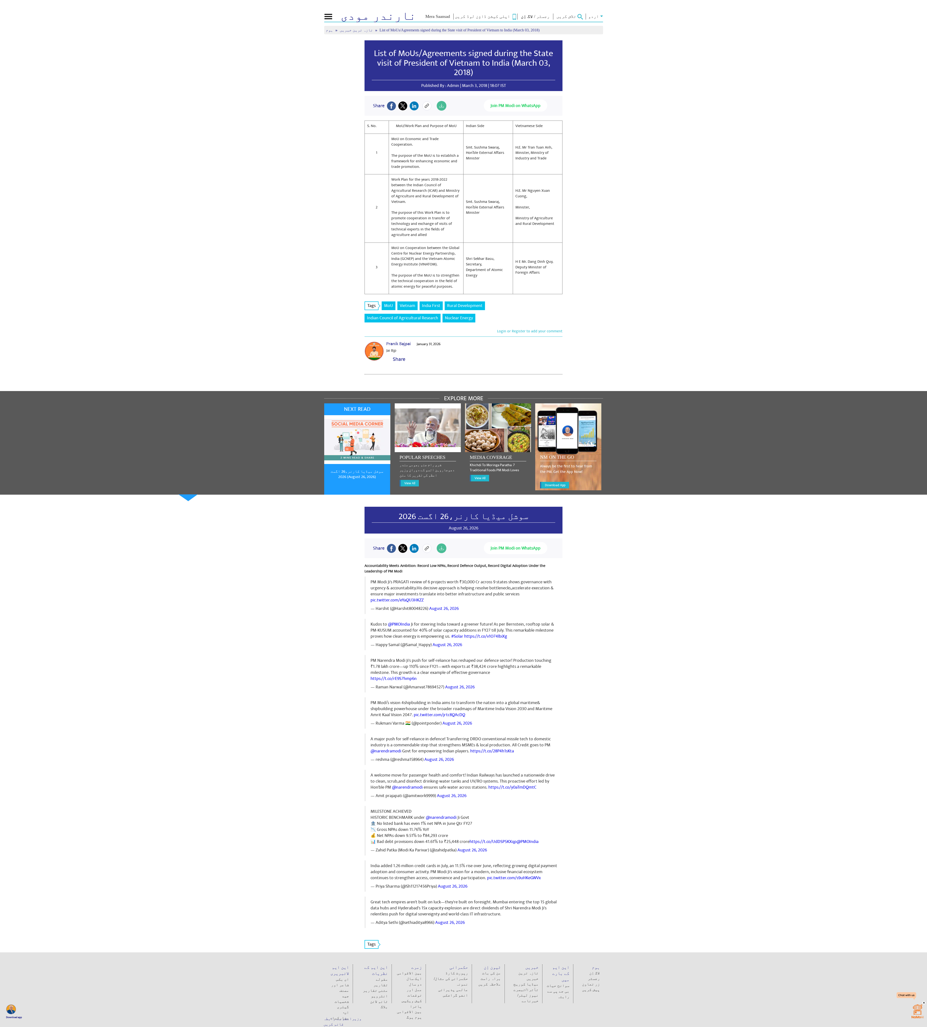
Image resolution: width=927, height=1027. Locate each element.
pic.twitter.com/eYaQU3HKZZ (397, 600)
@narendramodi (386, 751)
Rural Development (465, 305)
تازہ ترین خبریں (357, 30)
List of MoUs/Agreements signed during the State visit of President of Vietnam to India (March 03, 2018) (463, 63)
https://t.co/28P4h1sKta (492, 751)
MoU (388, 305)
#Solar (457, 636)
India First (431, 305)
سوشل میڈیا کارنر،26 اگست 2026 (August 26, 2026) (357, 474)
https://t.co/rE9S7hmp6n (394, 678)
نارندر (378, 15)
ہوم (330, 30)
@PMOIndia (399, 624)
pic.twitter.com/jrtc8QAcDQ (439, 714)
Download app (14, 1017)
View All (409, 483)
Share (397, 359)
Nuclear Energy (459, 317)
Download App (555, 485)
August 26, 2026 (444, 608)
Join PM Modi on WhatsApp (516, 105)
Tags (371, 305)
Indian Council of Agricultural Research (402, 317)
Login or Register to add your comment (529, 331)
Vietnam (407, 305)
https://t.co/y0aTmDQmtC (512, 787)
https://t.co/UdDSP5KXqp (493, 841)
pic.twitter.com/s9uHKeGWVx (514, 877)
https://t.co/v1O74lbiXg (485, 636)
